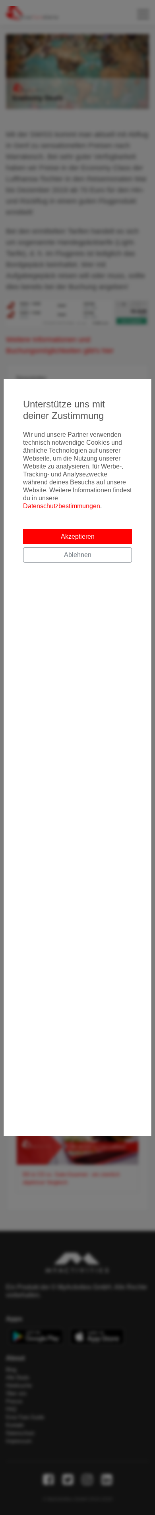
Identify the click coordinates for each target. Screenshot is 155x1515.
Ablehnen (77, 554)
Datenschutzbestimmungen (61, 506)
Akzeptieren (78, 536)
